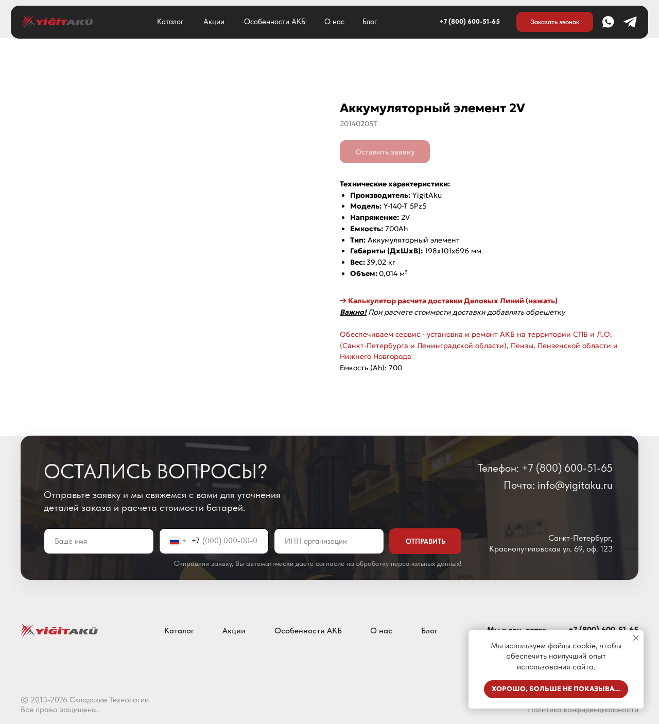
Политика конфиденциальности (583, 709)
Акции (213, 21)
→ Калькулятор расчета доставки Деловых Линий (432, 300)
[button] (554, 21)
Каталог (170, 21)
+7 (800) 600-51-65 (470, 21)
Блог (369, 21)
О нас (334, 21)
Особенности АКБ (274, 21)
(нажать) (541, 300)
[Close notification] (636, 638)
